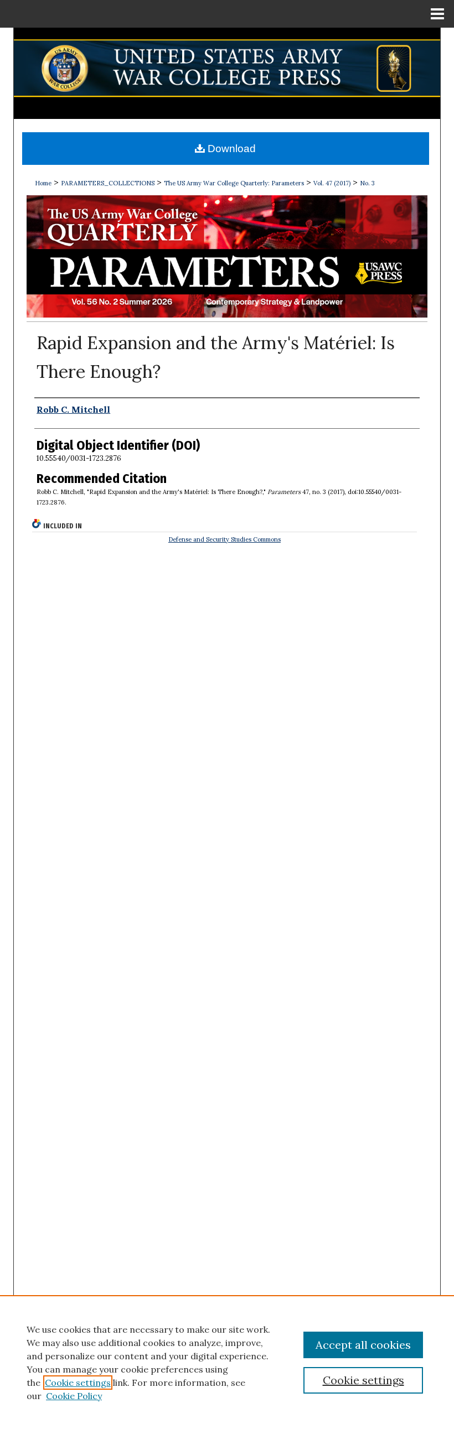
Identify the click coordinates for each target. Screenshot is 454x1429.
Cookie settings (78, 1382)
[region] (227, 1362)
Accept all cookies (363, 1345)
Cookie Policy (74, 1395)
